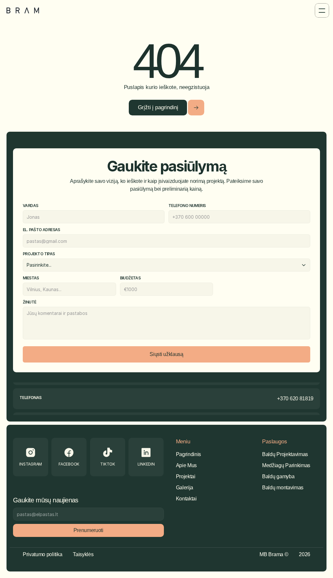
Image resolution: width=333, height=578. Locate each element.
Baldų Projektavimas (285, 454)
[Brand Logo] (23, 10)
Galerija (184, 487)
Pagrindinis (188, 454)
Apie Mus (186, 465)
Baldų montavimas (282, 487)
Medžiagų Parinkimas (286, 465)
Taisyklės (83, 554)
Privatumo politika (42, 554)
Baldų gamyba (278, 476)
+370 (282, 398)
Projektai (185, 476)
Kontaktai (186, 498)
